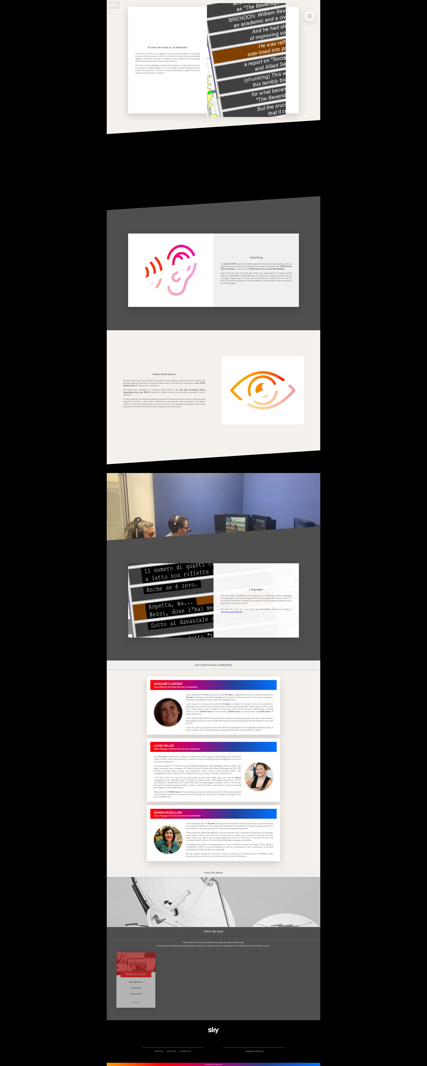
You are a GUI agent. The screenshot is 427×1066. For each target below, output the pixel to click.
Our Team (171, 1051)
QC (239, 974)
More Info (135, 1002)
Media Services (136, 974)
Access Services (187, 973)
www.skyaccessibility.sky (231, 611)
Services (159, 1051)
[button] (309, 16)
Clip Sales (291, 974)
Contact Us (185, 1051)
